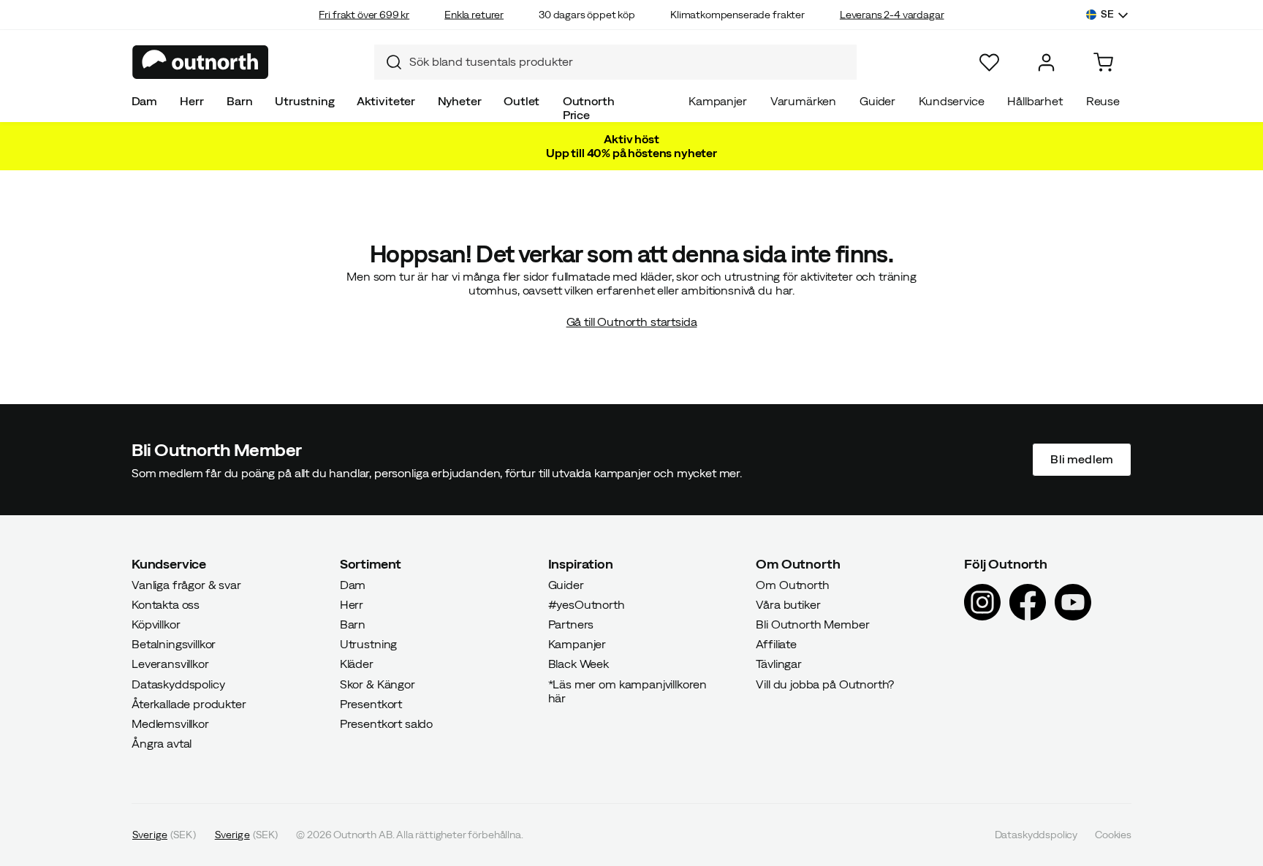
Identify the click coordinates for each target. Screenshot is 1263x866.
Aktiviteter (386, 100)
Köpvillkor (156, 624)
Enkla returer (474, 14)
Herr (191, 100)
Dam (145, 100)
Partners (571, 624)
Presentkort (371, 703)
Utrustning (304, 100)
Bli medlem (1081, 459)
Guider (877, 100)
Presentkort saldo (386, 723)
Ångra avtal (161, 743)
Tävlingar (779, 663)
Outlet (521, 100)
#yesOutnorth (586, 603)
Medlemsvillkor (170, 723)
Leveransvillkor (170, 663)
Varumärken (803, 100)
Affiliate (776, 643)
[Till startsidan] (201, 62)
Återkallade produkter (189, 703)
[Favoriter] (989, 62)
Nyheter (460, 100)
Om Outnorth (792, 583)
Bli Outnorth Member (812, 624)
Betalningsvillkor (174, 643)
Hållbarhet (1034, 100)
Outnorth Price (589, 107)
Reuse (1103, 100)
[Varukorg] (1103, 62)
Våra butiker (788, 603)
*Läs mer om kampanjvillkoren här (628, 690)
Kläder (356, 663)
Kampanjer (718, 100)
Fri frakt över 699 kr (364, 14)
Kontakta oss (166, 603)
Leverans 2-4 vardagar (892, 14)
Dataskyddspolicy (178, 683)
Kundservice (951, 100)
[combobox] (615, 62)
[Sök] (388, 62)
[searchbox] (629, 61)
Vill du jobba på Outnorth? (825, 683)
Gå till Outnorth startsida (631, 321)
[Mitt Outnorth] (1046, 62)
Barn (239, 100)
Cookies (1113, 834)
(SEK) (164, 834)
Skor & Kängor (377, 683)
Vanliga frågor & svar (186, 583)
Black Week (578, 663)
